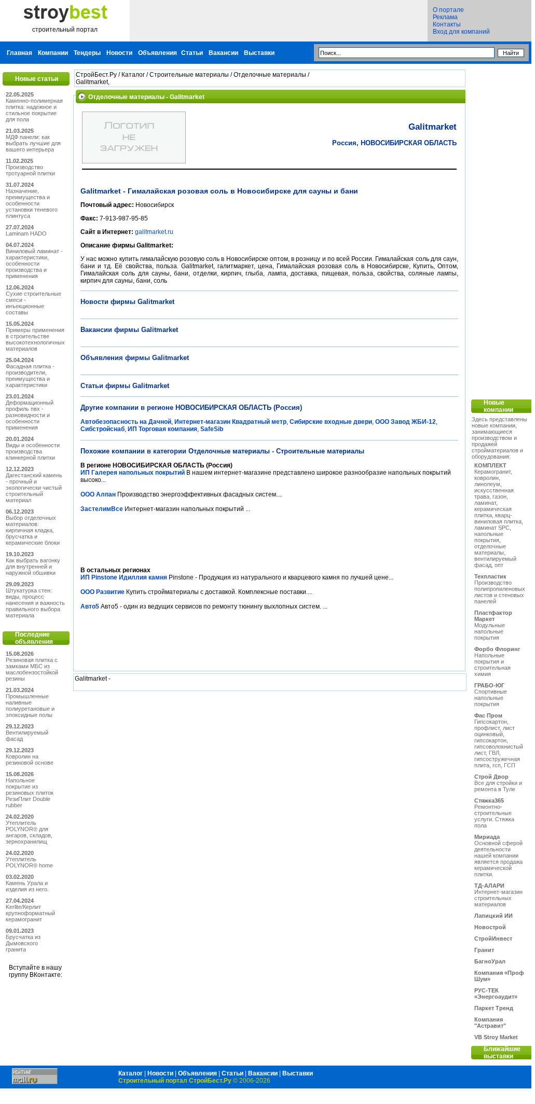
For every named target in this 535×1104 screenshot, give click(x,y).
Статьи (192, 53)
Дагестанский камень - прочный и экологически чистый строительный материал (34, 487)
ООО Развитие (102, 592)
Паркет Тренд (493, 1008)
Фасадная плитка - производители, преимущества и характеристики (30, 375)
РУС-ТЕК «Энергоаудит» (495, 993)
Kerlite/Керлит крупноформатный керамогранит (30, 913)
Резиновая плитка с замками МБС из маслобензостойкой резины (32, 669)
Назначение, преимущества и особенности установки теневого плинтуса (32, 203)
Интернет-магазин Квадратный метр (230, 421)
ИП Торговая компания (162, 429)
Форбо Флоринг (497, 649)
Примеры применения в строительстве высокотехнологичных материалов (35, 339)
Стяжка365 (489, 800)
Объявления (157, 53)
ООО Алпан (98, 494)
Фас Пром (488, 715)
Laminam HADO (26, 233)
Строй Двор (491, 777)
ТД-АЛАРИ (489, 885)
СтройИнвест (493, 938)
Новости (119, 53)
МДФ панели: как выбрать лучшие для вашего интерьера (33, 143)
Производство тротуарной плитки (30, 170)
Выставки (259, 53)
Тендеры (87, 53)
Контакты (447, 24)
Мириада (487, 837)
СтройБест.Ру (96, 74)
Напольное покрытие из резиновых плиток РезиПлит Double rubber (29, 792)
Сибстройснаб (102, 429)
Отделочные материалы (270, 74)
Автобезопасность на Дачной (125, 421)
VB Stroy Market (496, 1037)
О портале (448, 9)
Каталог (133, 74)
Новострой (490, 927)
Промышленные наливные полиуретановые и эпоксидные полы (30, 705)
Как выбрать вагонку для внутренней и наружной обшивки (33, 566)
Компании (53, 53)
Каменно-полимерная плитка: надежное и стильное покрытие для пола (34, 110)
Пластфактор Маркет (493, 616)
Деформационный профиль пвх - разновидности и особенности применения (29, 415)
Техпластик (490, 576)
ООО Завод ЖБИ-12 (405, 421)
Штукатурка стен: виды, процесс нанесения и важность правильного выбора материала (35, 602)
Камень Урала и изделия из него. (27, 886)
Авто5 (89, 606)
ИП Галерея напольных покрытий (132, 472)
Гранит (484, 950)
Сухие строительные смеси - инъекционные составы (33, 303)
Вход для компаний (461, 31)
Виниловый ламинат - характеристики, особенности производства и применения (34, 263)
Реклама (445, 17)
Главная (19, 53)
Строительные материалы (189, 74)
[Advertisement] (269, 543)
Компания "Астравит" (490, 1022)
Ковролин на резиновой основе (29, 759)
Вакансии (223, 53)
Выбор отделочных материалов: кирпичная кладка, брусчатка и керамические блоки (33, 530)
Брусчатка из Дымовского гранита (23, 943)
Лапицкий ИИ (493, 916)
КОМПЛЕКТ (490, 465)
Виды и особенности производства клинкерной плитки (33, 451)
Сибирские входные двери (331, 421)
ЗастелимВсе (101, 509)
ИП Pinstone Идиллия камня (123, 577)
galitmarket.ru (154, 232)
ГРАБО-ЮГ (489, 685)
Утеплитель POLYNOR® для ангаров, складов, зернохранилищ (29, 832)
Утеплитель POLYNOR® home (29, 862)
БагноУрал (489, 961)
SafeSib (211, 429)
